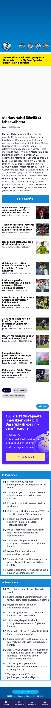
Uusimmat (11, 474)
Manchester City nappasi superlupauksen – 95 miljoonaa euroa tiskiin (16, 210)
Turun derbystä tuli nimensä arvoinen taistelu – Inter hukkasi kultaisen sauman (18, 227)
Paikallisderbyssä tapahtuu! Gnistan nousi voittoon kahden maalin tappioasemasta (18, 301)
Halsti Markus (20, 390)
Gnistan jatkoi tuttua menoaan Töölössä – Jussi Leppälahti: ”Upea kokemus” (16, 267)
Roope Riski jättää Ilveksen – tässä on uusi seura (18, 243)
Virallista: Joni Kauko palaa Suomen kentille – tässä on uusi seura (25, 614)
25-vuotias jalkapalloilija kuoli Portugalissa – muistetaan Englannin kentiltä (16, 322)
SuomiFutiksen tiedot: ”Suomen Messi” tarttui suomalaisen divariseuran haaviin (28, 598)
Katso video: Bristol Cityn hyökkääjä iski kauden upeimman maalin (16, 372)
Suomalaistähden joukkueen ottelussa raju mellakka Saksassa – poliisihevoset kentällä (16, 356)
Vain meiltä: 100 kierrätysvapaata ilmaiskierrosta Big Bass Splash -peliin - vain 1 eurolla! (23, 60)
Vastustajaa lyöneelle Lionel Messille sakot (26, 590)
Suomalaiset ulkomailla (14, 396)
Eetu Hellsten (8, 215)
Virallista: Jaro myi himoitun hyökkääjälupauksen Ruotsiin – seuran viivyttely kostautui (27, 666)
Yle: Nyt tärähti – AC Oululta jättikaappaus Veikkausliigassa (23, 676)
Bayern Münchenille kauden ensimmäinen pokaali (18, 337)
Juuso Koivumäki (9, 328)
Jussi (4, 127)
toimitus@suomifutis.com (25, 692)
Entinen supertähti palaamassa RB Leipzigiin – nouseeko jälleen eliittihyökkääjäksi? (17, 284)
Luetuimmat (12, 582)
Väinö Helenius (9, 232)
